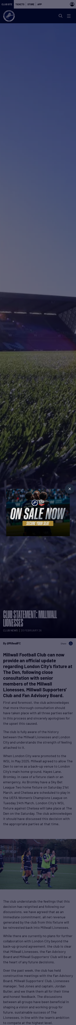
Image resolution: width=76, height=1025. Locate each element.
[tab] (69, 488)
